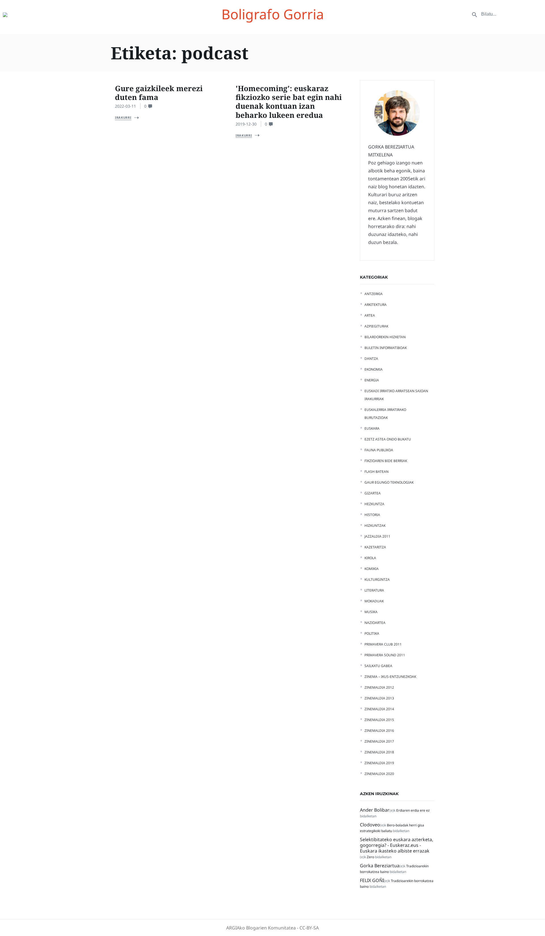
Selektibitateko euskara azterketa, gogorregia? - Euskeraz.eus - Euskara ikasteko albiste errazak (396, 845)
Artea (369, 315)
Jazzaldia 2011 (377, 536)
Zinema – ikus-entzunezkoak (390, 676)
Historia (372, 514)
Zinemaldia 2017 (379, 741)
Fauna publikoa (378, 450)
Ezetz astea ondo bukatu (387, 439)
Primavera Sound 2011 (384, 655)
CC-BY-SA (309, 928)
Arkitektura (375, 304)
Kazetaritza (375, 547)
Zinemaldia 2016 (379, 730)
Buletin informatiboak (385, 347)
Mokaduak (374, 601)
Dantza (371, 358)
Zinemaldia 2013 (379, 698)
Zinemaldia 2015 (379, 719)
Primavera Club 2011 (383, 644)
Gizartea (372, 493)
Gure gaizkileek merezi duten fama (159, 92)
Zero (370, 856)
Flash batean (376, 471)
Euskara (372, 428)
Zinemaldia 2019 (379, 762)
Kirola (370, 557)
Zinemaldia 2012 (379, 687)
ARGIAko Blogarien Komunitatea (261, 928)
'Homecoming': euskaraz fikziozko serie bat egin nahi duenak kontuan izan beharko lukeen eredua (289, 101)
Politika (371, 633)
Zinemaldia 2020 (379, 773)
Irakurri (123, 117)
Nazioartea (374, 622)
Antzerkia (373, 293)
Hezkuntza (374, 504)
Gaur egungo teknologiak (389, 482)
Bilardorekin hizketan (385, 337)
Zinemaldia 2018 (379, 752)
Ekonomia (373, 369)
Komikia (371, 568)
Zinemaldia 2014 (379, 709)
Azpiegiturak (376, 326)
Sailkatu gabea (378, 665)
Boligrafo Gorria (272, 14)
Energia (371, 380)
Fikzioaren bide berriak (385, 460)
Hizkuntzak (374, 525)
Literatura (374, 590)
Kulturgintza (377, 579)
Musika (371, 611)
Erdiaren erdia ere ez (413, 810)
